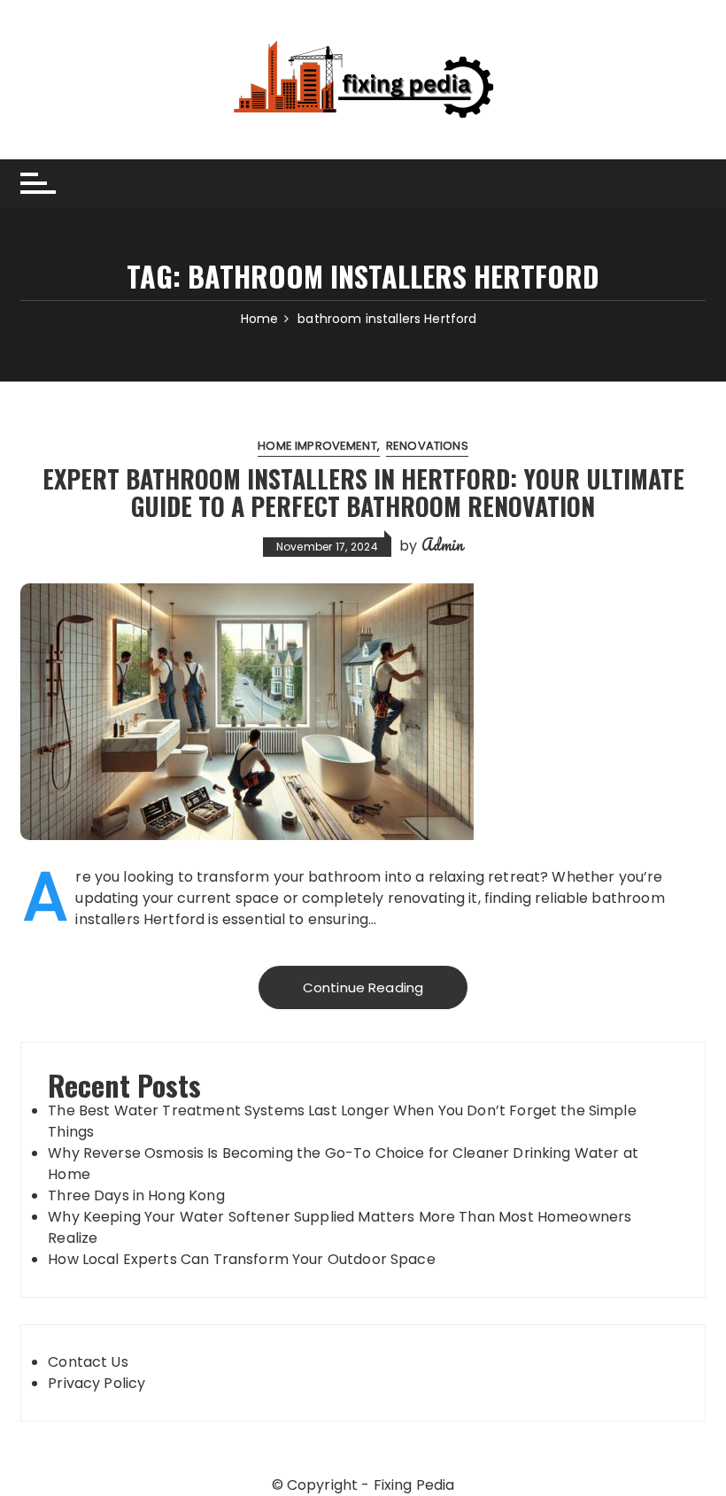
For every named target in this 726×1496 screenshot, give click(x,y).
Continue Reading (363, 987)
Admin (442, 544)
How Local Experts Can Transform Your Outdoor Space (243, 1259)
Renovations (427, 445)
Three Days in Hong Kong (136, 1195)
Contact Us (88, 1362)
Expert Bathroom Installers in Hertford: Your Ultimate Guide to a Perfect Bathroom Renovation (363, 492)
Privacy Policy (96, 1383)
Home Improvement (317, 445)
